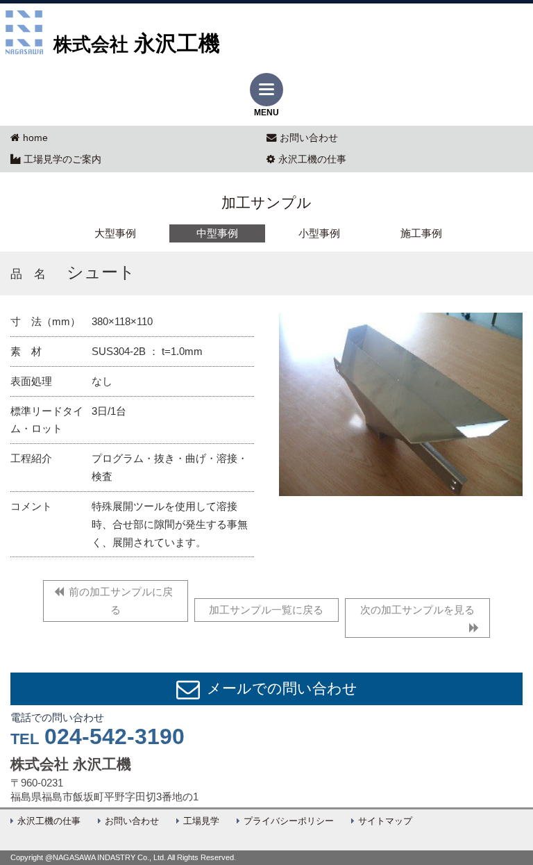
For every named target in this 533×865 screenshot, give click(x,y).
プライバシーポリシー (289, 821)
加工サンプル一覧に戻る (266, 610)
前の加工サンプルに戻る (121, 601)
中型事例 (217, 233)
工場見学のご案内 (62, 159)
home (35, 137)
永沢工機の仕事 (312, 159)
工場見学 (201, 821)
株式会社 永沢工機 (70, 764)
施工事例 (421, 233)
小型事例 (319, 233)
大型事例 (115, 233)
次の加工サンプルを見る (417, 610)
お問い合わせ (309, 137)
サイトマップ (385, 821)
